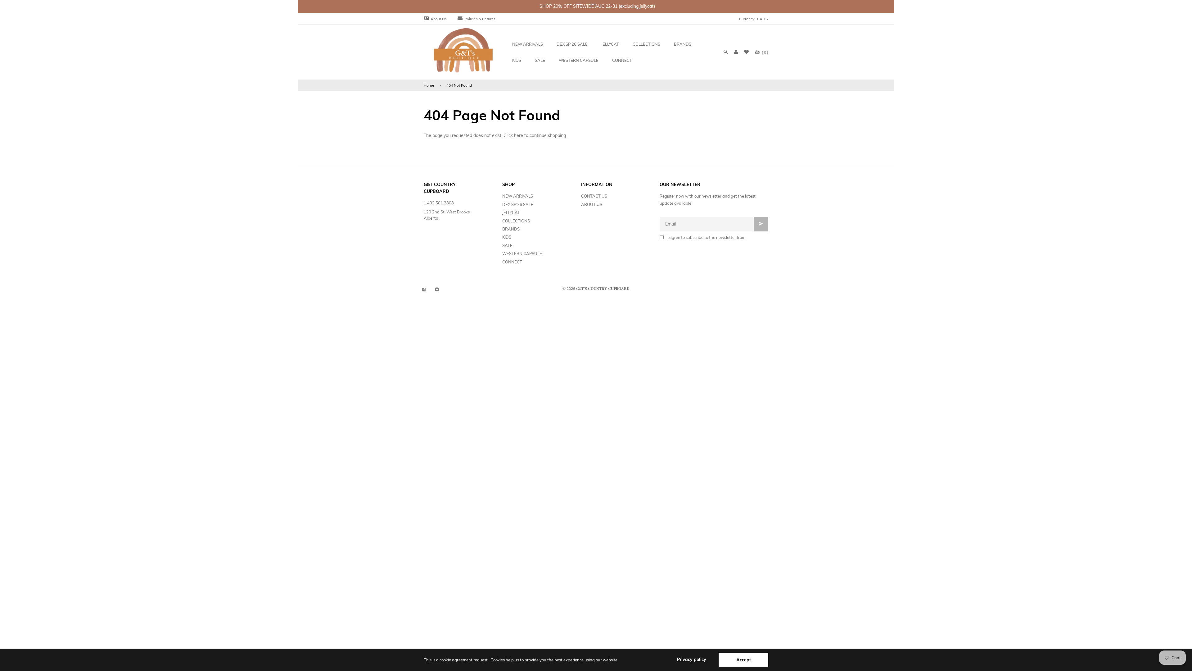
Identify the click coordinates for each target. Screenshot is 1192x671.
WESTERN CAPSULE (522, 253)
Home (429, 85)
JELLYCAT (511, 212)
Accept (743, 660)
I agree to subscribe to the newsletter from (706, 237)
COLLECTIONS (516, 220)
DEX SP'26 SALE (517, 204)
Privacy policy (691, 659)
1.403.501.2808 (439, 202)
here (518, 135)
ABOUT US (591, 204)
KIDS (506, 237)
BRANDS (511, 228)
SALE (507, 245)
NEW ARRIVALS (517, 196)
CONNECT (512, 261)
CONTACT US (594, 196)
